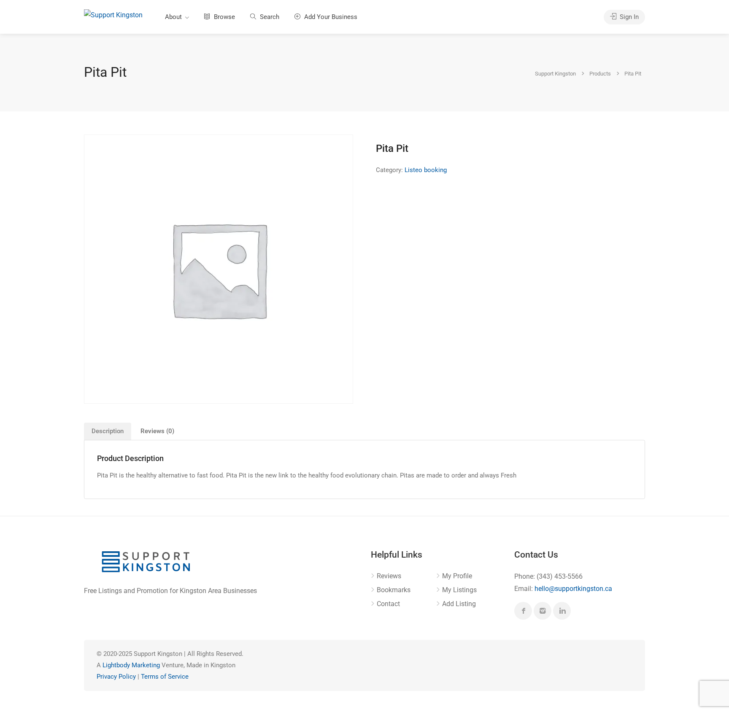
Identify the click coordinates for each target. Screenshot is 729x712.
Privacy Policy (116, 676)
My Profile (457, 576)
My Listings (459, 590)
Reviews (389, 576)
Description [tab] (108, 431)
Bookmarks (393, 590)
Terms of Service (165, 676)
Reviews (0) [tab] (157, 431)
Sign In (628, 17)
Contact (388, 604)
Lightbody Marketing (131, 665)
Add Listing (459, 604)
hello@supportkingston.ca (573, 589)
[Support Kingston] (113, 15)
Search (268, 17)
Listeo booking (426, 170)
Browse (223, 17)
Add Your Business (329, 17)
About (173, 17)
